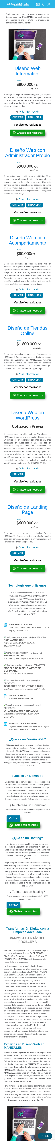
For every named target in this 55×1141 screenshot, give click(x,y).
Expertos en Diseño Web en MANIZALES (24, 1045)
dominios (44, 794)
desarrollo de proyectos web (16, 1022)
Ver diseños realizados (27, 124)
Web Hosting (10, 866)
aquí (40, 369)
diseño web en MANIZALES (20, 17)
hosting (7, 1025)
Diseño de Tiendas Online (27, 330)
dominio (11, 782)
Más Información (29, 111)
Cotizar (13, 818)
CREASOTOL (39, 953)
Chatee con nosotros (30, 132)
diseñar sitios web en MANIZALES (23, 1064)
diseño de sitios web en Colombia (30, 986)
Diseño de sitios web (41, 1020)
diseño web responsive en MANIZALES (25, 1100)
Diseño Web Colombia (14, 956)
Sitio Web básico (39, 103)
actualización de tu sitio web (27, 281)
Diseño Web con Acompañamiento (27, 240)
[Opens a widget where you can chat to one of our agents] (45, 1136)
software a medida (38, 1022)
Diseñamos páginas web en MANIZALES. (23, 1095)
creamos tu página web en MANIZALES (34, 272)
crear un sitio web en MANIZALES (22, 98)
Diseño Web (13, 745)
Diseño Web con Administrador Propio (27, 152)
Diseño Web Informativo (28, 71)
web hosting (43, 874)
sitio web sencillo (15, 100)
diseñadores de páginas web (30, 1059)
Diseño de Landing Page (27, 509)
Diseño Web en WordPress (27, 415)
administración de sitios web (32, 1025)
